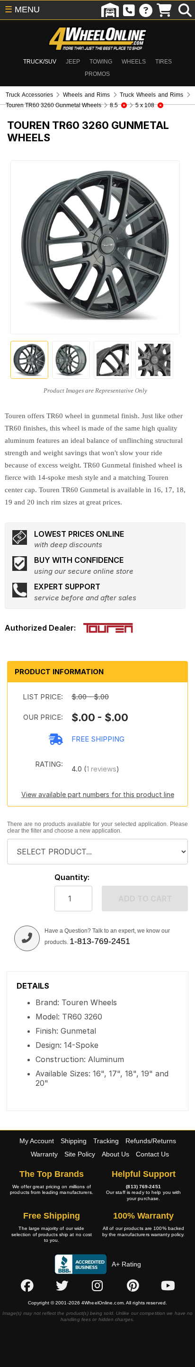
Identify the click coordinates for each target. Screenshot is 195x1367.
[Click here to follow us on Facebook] (27, 1285)
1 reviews (101, 768)
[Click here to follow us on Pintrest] (133, 1285)
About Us (115, 1154)
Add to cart (145, 898)
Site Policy (79, 1154)
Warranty (44, 1154)
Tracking (106, 1141)
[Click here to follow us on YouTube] (168, 1285)
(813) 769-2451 (143, 1186)
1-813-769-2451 (100, 941)
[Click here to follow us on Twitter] (62, 1285)
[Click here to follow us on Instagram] (97, 1285)
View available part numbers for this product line (97, 794)
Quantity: (71, 877)
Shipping (74, 1141)
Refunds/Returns (150, 1141)
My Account (36, 1141)
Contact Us (152, 1154)
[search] (185, 10)
